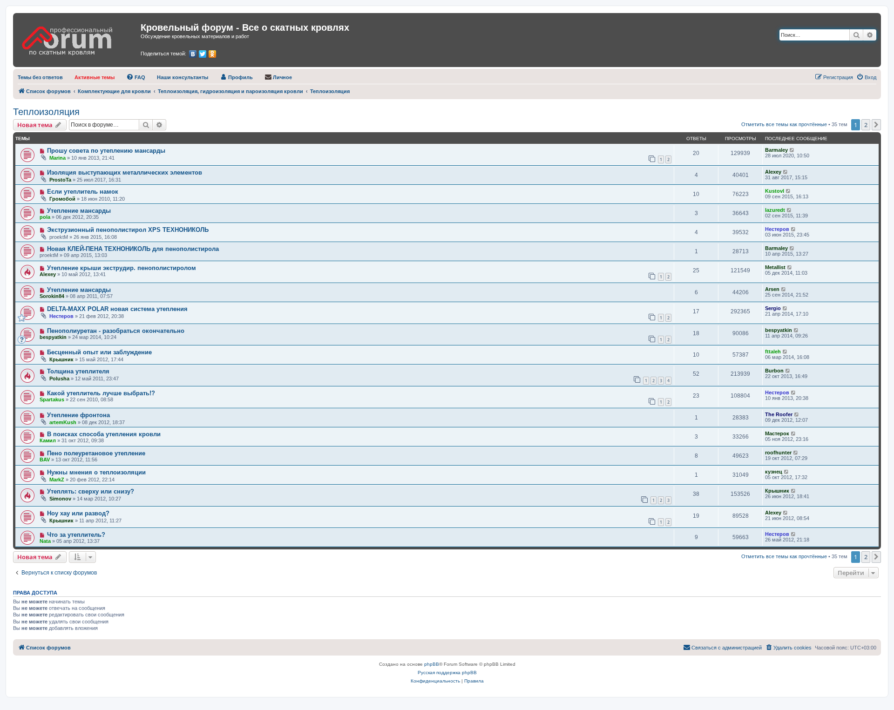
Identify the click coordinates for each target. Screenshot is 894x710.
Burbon (774, 370)
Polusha (59, 378)
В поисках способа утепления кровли (104, 434)
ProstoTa (60, 180)
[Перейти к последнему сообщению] (792, 150)
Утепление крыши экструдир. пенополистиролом (121, 267)
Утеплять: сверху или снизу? (90, 491)
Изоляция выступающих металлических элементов (124, 172)
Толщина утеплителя (78, 371)
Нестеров (777, 229)
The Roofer (778, 414)
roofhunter (778, 452)
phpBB (431, 664)
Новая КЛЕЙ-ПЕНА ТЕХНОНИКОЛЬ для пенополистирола (133, 248)
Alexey (773, 172)
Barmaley (776, 150)
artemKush (62, 422)
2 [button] (865, 125)
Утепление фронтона (78, 415)
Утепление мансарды (79, 210)
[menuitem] (40, 77)
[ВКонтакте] (193, 54)
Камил (48, 440)
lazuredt (775, 210)
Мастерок (777, 433)
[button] (876, 124)
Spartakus (52, 399)
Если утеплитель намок (82, 191)
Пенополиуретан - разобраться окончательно (115, 330)
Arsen (772, 289)
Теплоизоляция (46, 112)
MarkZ (56, 479)
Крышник (61, 359)
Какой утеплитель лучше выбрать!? (101, 393)
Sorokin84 (52, 296)
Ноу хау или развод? (78, 513)
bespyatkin (53, 337)
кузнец (773, 471)
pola (45, 217)
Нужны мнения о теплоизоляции (96, 472)
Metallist (775, 267)
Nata (45, 541)
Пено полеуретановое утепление (96, 453)
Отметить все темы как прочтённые (784, 124)
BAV (45, 459)
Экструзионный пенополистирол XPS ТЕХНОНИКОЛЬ (128, 229)
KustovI (774, 191)
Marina (57, 158)
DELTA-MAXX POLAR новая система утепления (117, 308)
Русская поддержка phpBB (447, 672)
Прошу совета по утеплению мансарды (106, 150)
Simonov (60, 498)
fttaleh (773, 351)
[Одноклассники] (212, 54)
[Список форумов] (78, 37)
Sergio (773, 308)
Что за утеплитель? (76, 534)
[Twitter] (203, 54)
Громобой (62, 199)
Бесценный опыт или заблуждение (99, 352)
